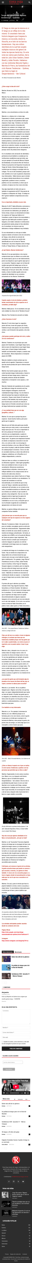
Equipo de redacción (15, 1254)
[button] (3, 2)
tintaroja (5, 20)
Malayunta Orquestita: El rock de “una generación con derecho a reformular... (21, 1212)
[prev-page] (3, 983)
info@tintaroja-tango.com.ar (20, 1176)
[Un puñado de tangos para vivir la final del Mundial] (6, 967)
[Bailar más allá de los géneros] (6, 959)
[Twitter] (18, 1181)
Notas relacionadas (8, 952)
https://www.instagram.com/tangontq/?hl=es (15, 941)
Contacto (24, 1254)
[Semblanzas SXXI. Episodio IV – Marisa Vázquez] (6, 976)
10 (29, 1144)
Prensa (7, 1254)
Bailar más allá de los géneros (20, 957)
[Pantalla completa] (28, 1093)
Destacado (20, 1099)
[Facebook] (9, 1181)
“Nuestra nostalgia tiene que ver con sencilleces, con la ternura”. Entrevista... (21, 1203)
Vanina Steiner (5, 1144)
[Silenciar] (25, 1093)
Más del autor (18, 952)
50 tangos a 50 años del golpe (10, 1132)
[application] (16, 1087)
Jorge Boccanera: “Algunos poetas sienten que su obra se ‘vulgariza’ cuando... (20, 1194)
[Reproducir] (4, 1093)
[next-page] (6, 983)
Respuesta (4, 1001)
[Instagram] (13, 1181)
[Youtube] (23, 1181)
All (14, 1099)
